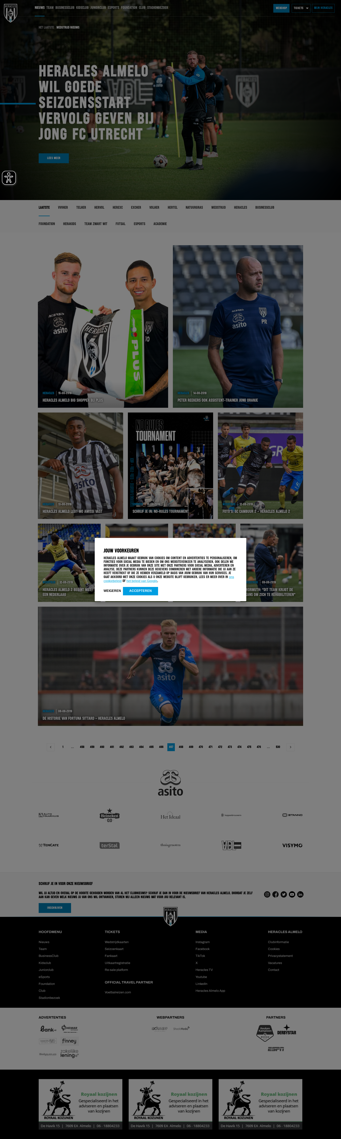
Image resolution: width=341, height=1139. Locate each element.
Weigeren (112, 590)
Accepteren (140, 590)
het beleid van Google (141, 581)
